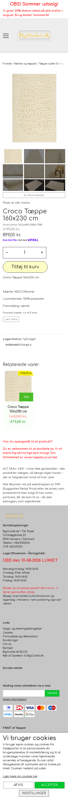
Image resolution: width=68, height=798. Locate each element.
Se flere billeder (34, 195)
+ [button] (42, 252)
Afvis (18, 785)
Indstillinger (34, 793)
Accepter (49, 785)
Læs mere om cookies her (20, 776)
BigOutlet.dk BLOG (15, 651)
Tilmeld (52, 693)
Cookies (8, 632)
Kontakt (8, 648)
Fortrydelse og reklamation (20, 636)
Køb (26, 397)
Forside (7, 63)
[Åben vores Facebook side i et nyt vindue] (6, 676)
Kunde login (10, 640)
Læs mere (11, 319)
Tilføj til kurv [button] (25, 266)
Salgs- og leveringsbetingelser (22, 628)
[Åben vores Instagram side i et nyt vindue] (13, 676)
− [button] (7, 252)
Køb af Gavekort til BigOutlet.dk (23, 655)
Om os (7, 644)
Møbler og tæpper (25, 63)
